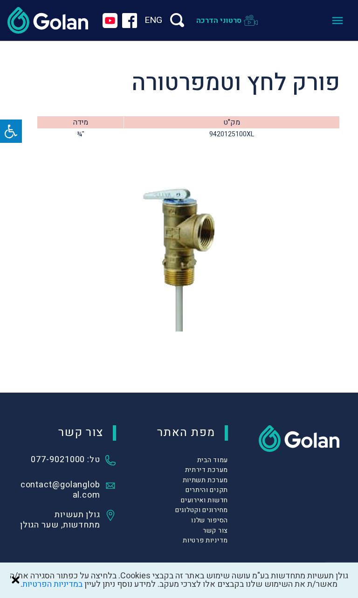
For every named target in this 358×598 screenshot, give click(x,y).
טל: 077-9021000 (65, 460)
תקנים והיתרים (207, 490)
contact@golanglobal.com (60, 490)
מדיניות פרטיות (205, 540)
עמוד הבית (212, 460)
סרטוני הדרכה (218, 20)
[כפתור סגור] (15, 579)
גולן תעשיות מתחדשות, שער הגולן (60, 520)
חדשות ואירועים (204, 500)
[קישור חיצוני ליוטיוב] (110, 20)
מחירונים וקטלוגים (201, 510)
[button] (11, 131)
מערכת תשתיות (205, 480)
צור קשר (215, 530)
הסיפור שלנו (209, 520)
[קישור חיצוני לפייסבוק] (129, 20)
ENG (153, 20)
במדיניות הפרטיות (52, 584)
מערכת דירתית (206, 470)
